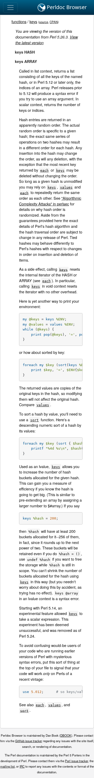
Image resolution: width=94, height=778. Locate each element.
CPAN (54, 22)
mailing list (7, 766)
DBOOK (65, 735)
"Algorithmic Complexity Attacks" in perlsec (50, 200)
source (43, 22)
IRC (22, 766)
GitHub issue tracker (28, 741)
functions (18, 21)
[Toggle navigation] (10, 7)
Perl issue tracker (76, 761)
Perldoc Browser (66, 7)
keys (33, 21)
